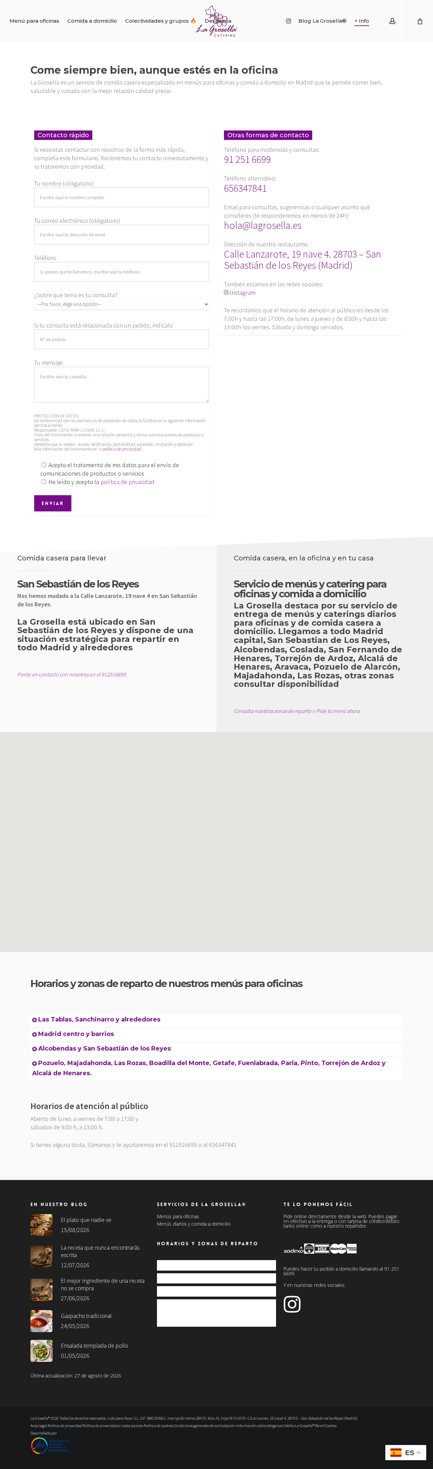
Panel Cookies (326, 1425)
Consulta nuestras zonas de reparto (272, 710)
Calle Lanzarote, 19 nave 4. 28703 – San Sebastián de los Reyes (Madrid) (302, 259)
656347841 (245, 188)
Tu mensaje (48, 362)
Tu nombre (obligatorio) (64, 183)
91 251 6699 (247, 159)
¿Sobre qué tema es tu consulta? (75, 295)
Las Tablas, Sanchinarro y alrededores (99, 1019)
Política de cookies (158, 1425)
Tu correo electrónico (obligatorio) (77, 220)
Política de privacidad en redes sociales (113, 1425)
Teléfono (45, 258)
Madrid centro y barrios (76, 1034)
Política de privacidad (65, 1425)
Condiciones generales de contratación (204, 1425)
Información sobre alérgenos (259, 1425)
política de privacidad (122, 449)
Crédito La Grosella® (299, 1425)
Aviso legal (38, 1425)
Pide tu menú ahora (338, 710)
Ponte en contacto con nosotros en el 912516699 (71, 674)
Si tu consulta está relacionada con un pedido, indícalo (103, 325)
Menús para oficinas (178, 1216)
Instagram (242, 292)
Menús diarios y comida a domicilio (193, 1224)
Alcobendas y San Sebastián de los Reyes (104, 1048)
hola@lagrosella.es (262, 225)
